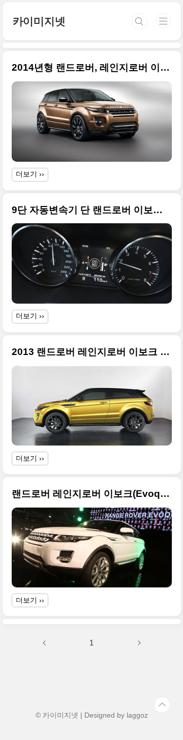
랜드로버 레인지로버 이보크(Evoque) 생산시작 (92, 493)
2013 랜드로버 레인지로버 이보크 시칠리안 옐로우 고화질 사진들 (92, 351)
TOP (162, 705)
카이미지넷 (39, 21)
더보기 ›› (30, 174)
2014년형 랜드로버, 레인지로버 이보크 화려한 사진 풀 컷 (92, 67)
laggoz (137, 715)
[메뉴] (163, 20)
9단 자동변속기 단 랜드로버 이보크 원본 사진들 (92, 209)
